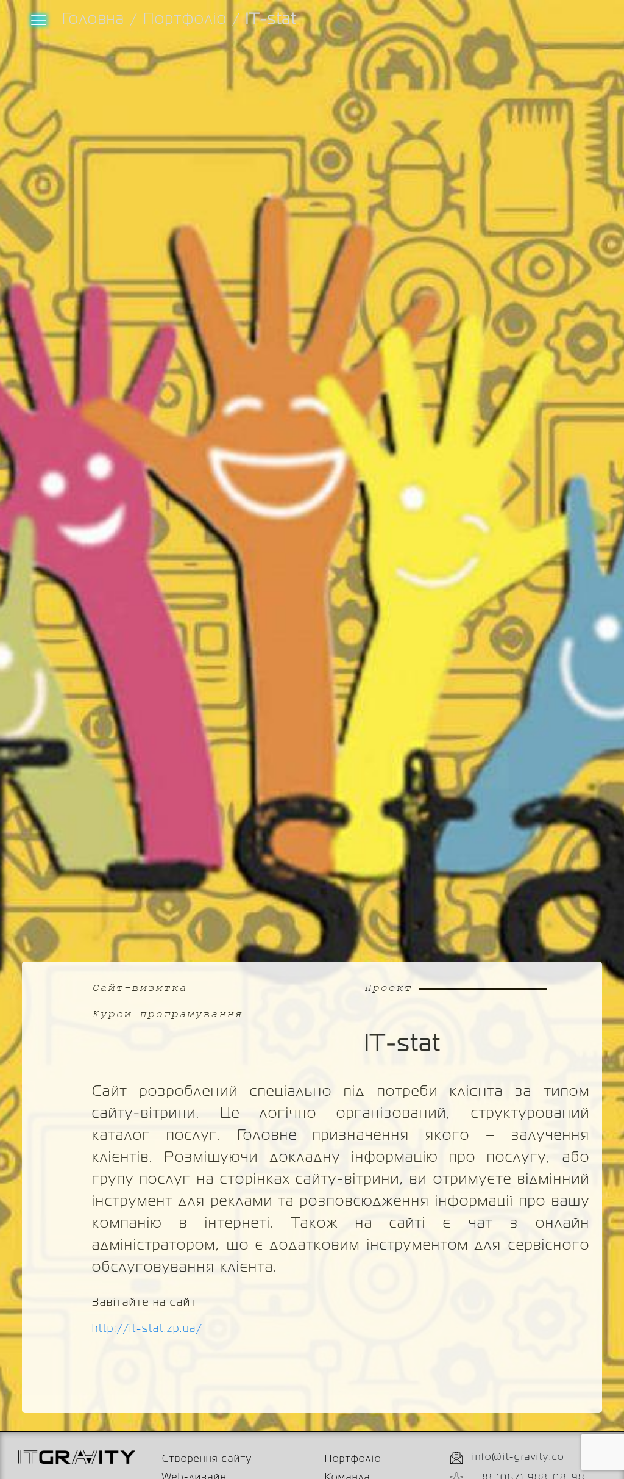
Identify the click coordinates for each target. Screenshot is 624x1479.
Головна (93, 19)
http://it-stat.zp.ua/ (147, 1329)
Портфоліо (185, 19)
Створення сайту (207, 1459)
